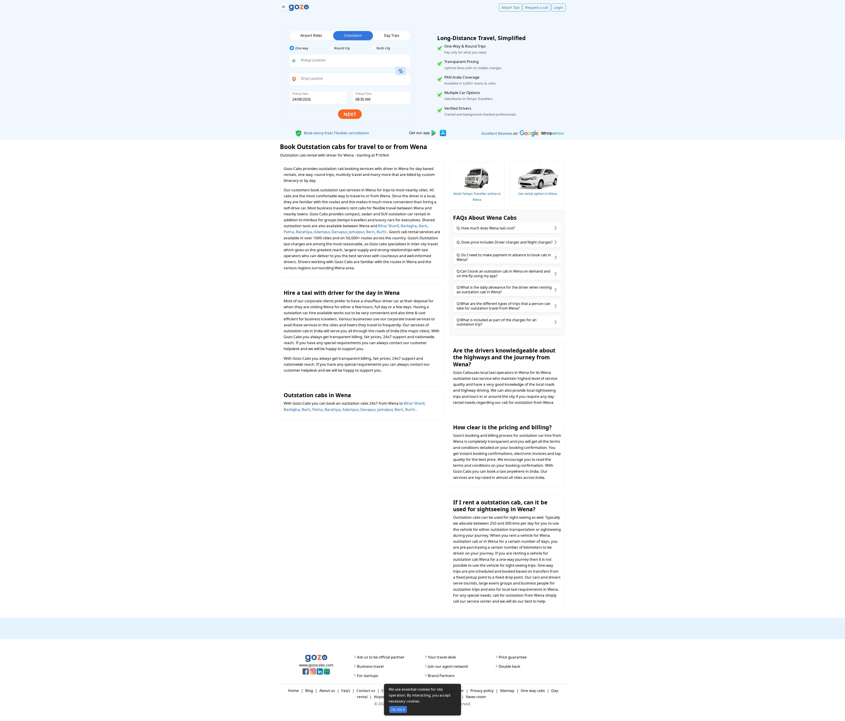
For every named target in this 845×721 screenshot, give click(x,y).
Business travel (370, 666)
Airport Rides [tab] (311, 35)
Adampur (322, 231)
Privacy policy (482, 690)
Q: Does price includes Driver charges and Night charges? (505, 242)
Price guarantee (513, 657)
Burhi (381, 231)
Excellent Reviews (496, 133)
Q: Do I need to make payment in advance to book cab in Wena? (504, 257)
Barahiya (304, 231)
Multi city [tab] (383, 48)
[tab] (308, 48)
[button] (283, 8)
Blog (309, 690)
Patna (289, 231)
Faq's (345, 690)
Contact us (365, 690)
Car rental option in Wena (537, 193)
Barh (423, 225)
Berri (370, 231)
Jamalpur (356, 231)
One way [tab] (301, 48)
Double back (509, 666)
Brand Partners (441, 675)
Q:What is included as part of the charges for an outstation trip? (496, 322)
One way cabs (533, 690)
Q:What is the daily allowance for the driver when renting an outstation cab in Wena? (504, 289)
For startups (367, 675)
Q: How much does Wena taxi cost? (486, 228)
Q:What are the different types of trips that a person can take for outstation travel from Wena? (503, 306)
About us (327, 690)
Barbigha (409, 225)
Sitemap (507, 690)
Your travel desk (442, 657)
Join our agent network (448, 666)
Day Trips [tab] (391, 35)
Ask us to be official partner (380, 657)
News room (476, 696)
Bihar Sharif (388, 225)
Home (293, 690)
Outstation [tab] (353, 35)
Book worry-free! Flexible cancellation (336, 132)
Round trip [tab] (342, 48)
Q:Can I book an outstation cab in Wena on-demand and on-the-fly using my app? (503, 273)
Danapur (339, 231)
